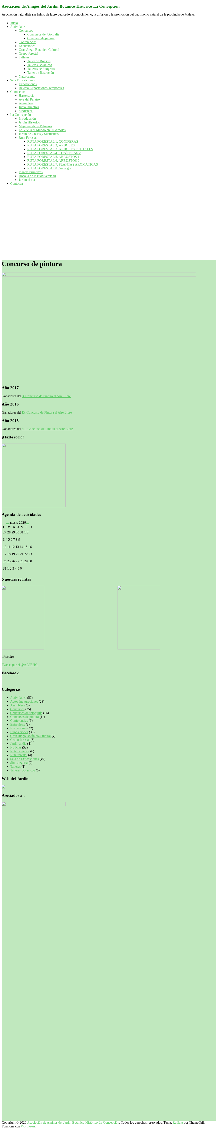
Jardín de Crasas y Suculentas (39, 134)
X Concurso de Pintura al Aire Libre (46, 396)
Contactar (16, 183)
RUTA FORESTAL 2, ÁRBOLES (51, 145)
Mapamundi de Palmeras (35, 126)
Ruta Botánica (19, 751)
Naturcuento (27, 76)
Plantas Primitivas (31, 172)
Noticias (15, 747)
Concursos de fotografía (43, 34)
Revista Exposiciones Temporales (41, 88)
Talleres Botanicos (39, 65)
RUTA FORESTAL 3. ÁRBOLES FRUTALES (60, 149)
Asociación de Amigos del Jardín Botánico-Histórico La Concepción (61, 6)
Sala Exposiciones (22, 80)
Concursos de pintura (24, 717)
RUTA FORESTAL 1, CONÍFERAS (52, 141)
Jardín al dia (27, 179)
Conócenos (17, 92)
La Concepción (20, 114)
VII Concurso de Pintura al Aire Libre (47, 429)
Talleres (24, 57)
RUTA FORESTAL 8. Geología (49, 168)
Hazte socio (26, 95)
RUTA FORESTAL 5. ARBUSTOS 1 (53, 157)
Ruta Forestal (28, 137)
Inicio (14, 23)
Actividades (18, 26)
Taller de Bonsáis (38, 61)
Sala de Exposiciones (24, 759)
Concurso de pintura (40, 38)
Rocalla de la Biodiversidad (37, 176)
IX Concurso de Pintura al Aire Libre (47, 412)
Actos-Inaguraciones (24, 701)
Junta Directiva (29, 107)
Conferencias (27, 42)
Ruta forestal (18, 755)
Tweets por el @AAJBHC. (20, 664)
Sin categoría (19, 762)
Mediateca (26, 111)
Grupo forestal (28, 53)
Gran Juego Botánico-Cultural (39, 49)
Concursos (26, 30)
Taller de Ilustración (40, 72)
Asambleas (26, 103)
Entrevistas (17, 724)
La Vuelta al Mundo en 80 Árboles (42, 130)
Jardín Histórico (29, 122)
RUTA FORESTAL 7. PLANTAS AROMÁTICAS (62, 164)
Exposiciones (28, 84)
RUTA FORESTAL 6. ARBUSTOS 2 (53, 160)
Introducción (27, 118)
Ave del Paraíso (29, 99)
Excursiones (27, 46)
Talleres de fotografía (41, 69)
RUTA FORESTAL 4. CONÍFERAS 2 (54, 153)
